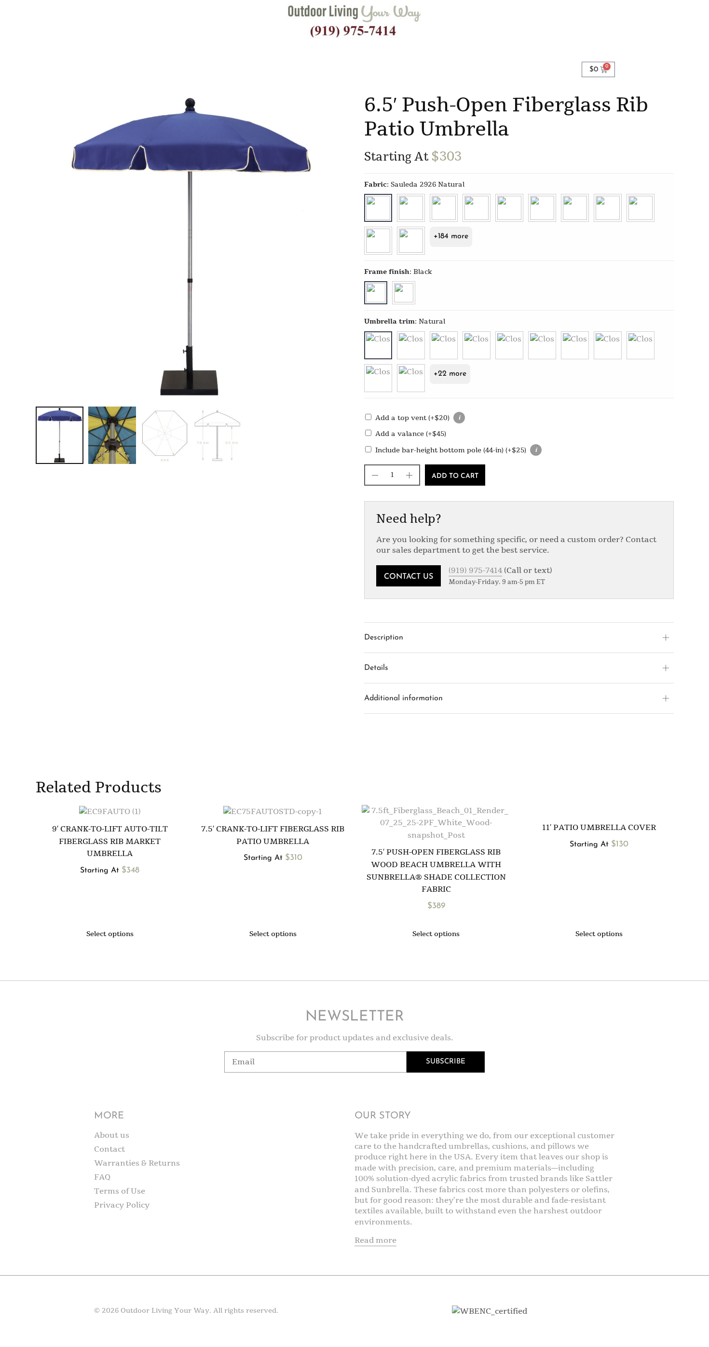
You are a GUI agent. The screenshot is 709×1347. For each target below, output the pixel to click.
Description (383, 637)
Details (376, 668)
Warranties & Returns (137, 1163)
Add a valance (410, 433)
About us (111, 1135)
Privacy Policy (122, 1205)
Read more (375, 1240)
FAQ (102, 1177)
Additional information (403, 698)
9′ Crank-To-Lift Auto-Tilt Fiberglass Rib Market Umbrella (110, 841)
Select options (110, 934)
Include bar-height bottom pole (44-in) (450, 450)
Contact (109, 1149)
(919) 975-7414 (475, 570)
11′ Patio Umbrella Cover (599, 827)
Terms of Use (119, 1191)
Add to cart (455, 476)
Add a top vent (412, 417)
